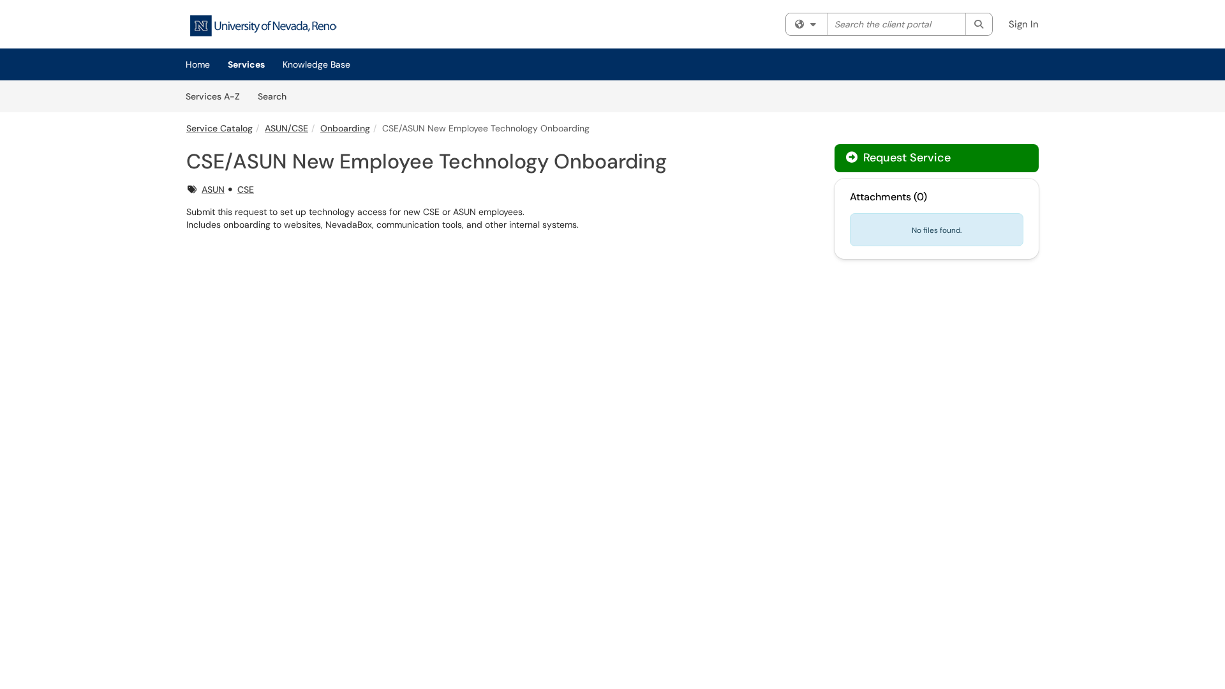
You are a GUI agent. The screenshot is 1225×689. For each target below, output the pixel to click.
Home (198, 64)
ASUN (213, 189)
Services (246, 64)
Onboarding (345, 128)
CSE (245, 189)
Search (276, 96)
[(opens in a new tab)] (262, 26)
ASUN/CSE (286, 128)
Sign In (1024, 24)
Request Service (905, 157)
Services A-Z (213, 96)
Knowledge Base (316, 64)
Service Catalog (219, 128)
